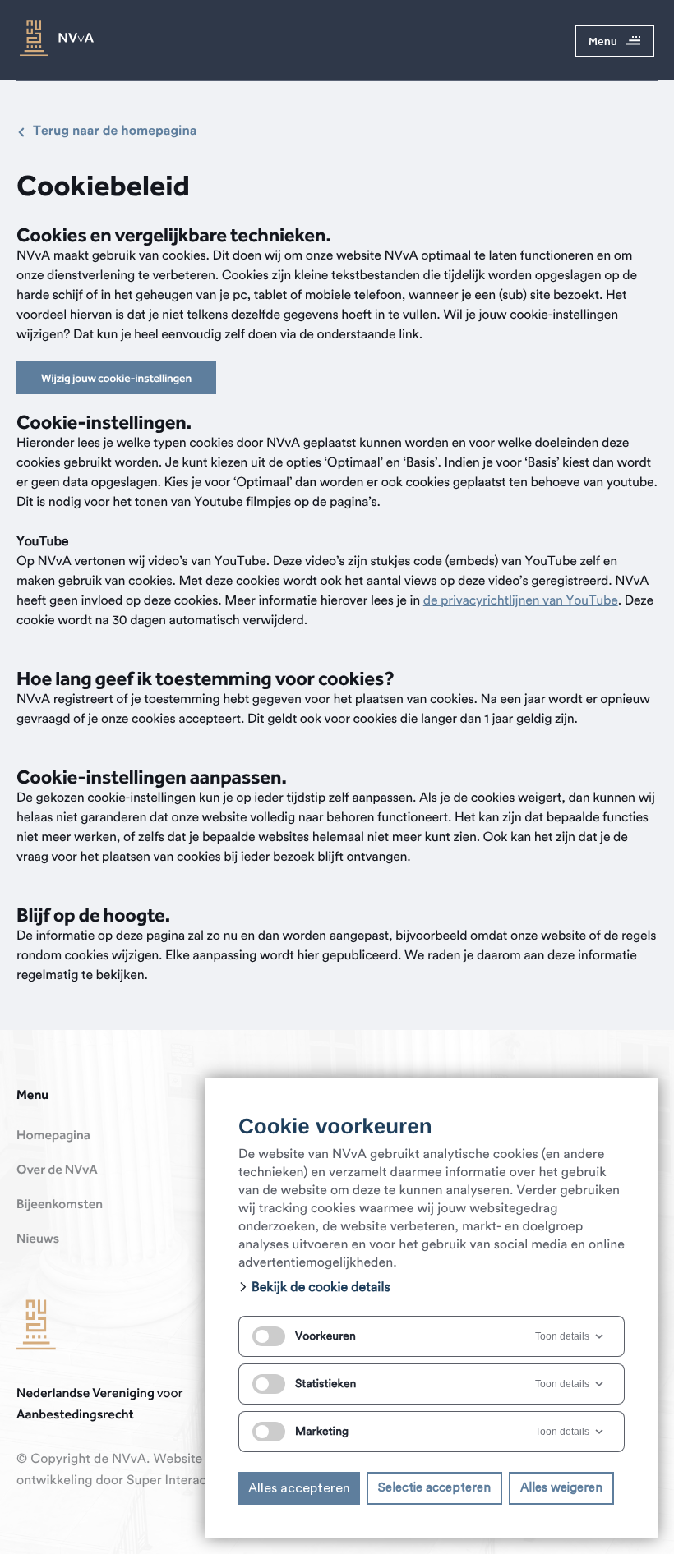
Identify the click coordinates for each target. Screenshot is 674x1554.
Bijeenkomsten (59, 1204)
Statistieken (325, 1384)
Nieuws (37, 1239)
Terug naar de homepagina (114, 131)
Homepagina (53, 1136)
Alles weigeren (561, 1488)
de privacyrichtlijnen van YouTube (520, 601)
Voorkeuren (325, 1336)
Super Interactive (178, 1480)
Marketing (322, 1431)
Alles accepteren (299, 1488)
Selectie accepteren (434, 1488)
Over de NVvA (57, 1170)
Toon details (562, 1336)
